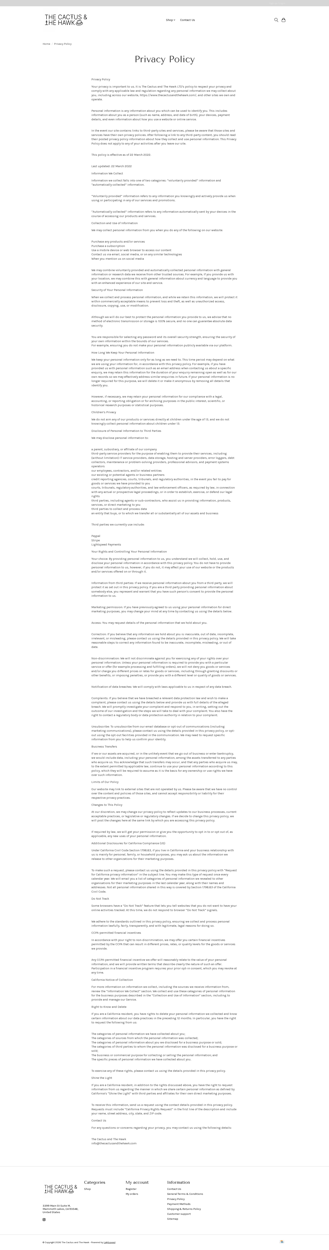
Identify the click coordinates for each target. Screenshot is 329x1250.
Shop (87, 1189)
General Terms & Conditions (185, 1194)
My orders (132, 1194)
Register (131, 1189)
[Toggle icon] (276, 20)
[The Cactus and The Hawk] (66, 20)
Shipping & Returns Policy (184, 1209)
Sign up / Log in (277, 3)
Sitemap (172, 1218)
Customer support (179, 1214)
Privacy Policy (176, 1199)
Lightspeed (109, 1242)
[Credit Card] (281, 1242)
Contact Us (187, 20)
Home (46, 44)
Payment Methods (179, 1204)
